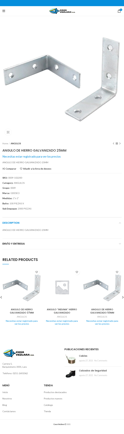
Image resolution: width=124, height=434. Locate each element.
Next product (120, 143)
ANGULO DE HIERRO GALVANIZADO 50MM (102, 311)
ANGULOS (16, 143)
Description (10, 223)
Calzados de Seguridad (93, 370)
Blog (4, 405)
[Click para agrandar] (8, 132)
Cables (83, 355)
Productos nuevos (53, 398)
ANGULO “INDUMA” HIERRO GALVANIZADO (62, 311)
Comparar (10, 169)
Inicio (5, 392)
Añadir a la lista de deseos (37, 169)
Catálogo (48, 405)
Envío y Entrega (13, 244)
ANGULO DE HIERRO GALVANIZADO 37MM (22, 311)
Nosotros (7, 398)
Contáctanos (9, 411)
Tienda (47, 411)
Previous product (113, 143)
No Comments (100, 360)
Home (5, 143)
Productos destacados (55, 392)
